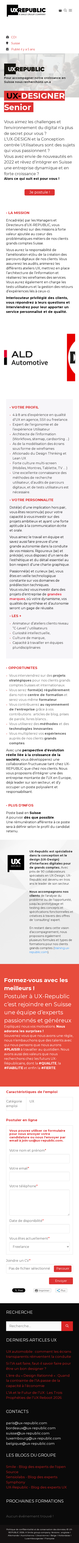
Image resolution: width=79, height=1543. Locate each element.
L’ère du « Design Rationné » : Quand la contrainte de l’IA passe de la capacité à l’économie (38, 1380)
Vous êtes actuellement (29, 1238)
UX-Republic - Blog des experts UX (36, 1487)
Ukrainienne (42, 1535)
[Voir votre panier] (60, 10)
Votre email (19, 1168)
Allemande (13, 1535)
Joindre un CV (18, 1261)
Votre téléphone (23, 1186)
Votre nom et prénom (27, 1150)
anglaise (65, 1532)
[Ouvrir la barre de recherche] (65, 10)
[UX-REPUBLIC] (26, 10)
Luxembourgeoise (34, 1538)
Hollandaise (64, 1535)
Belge (54, 1535)
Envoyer (61, 1281)
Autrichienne (27, 1535)
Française (49, 1538)
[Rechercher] (67, 1326)
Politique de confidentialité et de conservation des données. (36, 1529)
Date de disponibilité (26, 1221)
